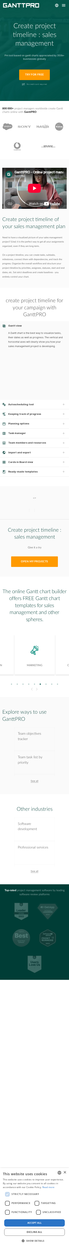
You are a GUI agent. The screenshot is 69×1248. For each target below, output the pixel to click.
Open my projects (34, 561)
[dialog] (34, 1208)
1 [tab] (11, 684)
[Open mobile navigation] (63, 5)
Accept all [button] (34, 1222)
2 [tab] (17, 684)
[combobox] (59, 1173)
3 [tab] (23, 684)
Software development (27, 826)
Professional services (33, 847)
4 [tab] (29, 684)
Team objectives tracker (29, 736)
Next (37, 689)
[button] (34, 1241)
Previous (31, 689)
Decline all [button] (34, 1232)
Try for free (34, 74)
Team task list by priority (30, 759)
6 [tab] (40, 684)
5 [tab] (34, 684)
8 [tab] (52, 684)
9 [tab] (57, 684)
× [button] (64, 1172)
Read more (48, 1187)
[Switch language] (56, 5)
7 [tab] (46, 684)
